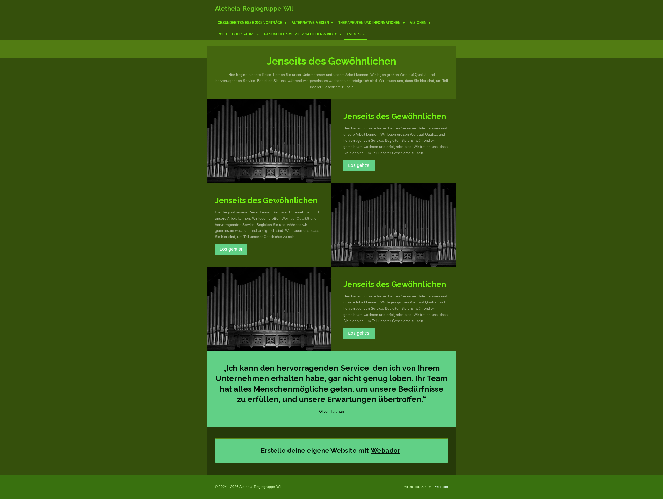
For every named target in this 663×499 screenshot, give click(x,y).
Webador (385, 450)
